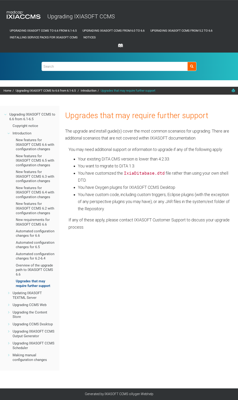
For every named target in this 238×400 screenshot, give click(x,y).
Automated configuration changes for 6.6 (35, 233)
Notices (89, 37)
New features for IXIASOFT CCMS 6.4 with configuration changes (35, 192)
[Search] (191, 66)
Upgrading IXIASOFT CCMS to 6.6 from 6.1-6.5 (43, 30)
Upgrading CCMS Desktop (33, 324)
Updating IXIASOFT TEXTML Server (27, 295)
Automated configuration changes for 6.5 (35, 244)
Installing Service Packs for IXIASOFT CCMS (44, 37)
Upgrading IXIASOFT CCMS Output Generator (33, 333)
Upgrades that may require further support (128, 90)
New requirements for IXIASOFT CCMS (33, 222)
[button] (5, 114)
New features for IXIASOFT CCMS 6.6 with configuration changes (35, 144)
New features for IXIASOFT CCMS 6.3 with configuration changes (35, 176)
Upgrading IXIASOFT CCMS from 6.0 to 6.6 (114, 30)
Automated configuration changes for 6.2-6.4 (35, 256)
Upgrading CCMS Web (29, 305)
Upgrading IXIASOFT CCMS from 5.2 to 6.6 (181, 30)
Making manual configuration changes (30, 357)
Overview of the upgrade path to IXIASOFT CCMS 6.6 (34, 270)
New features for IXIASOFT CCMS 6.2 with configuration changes (35, 208)
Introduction (88, 90)
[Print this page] (233, 90)
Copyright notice (25, 126)
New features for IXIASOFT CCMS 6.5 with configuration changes (35, 160)
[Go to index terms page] (119, 47)
